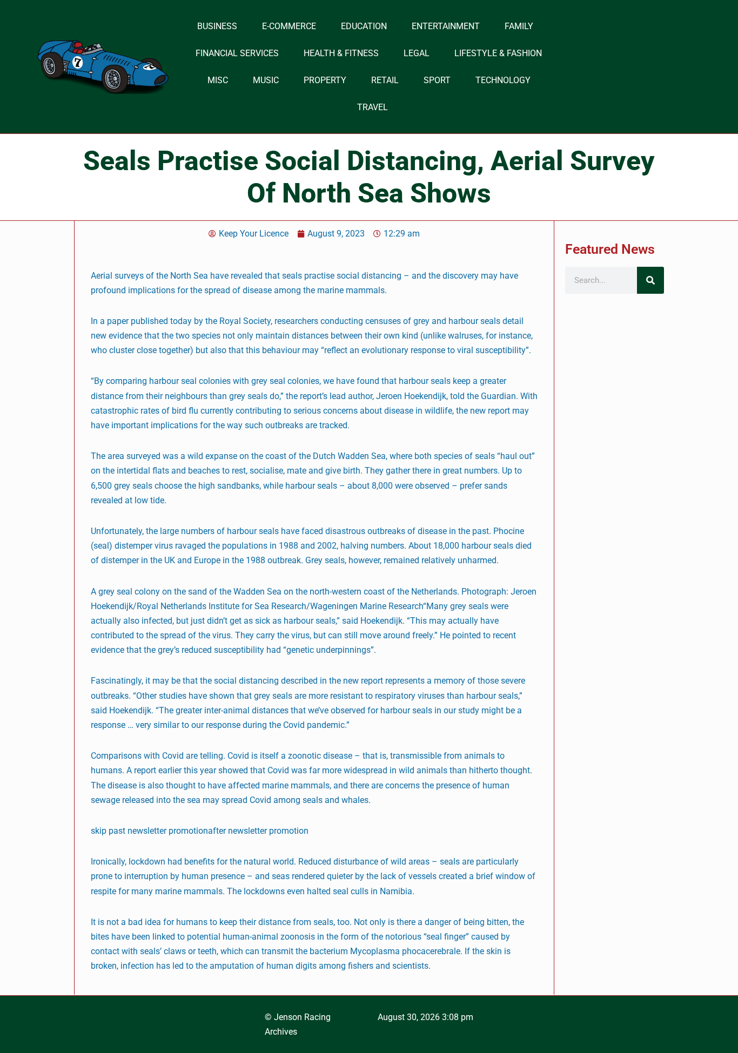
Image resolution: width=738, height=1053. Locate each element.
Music (266, 80)
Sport (437, 80)
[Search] (650, 280)
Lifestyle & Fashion (498, 53)
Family (519, 26)
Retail (385, 80)
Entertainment (446, 26)
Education (364, 26)
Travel (372, 107)
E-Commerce (289, 26)
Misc (217, 80)
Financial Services (237, 53)
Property (325, 80)
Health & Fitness (341, 53)
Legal (417, 53)
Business (217, 26)
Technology (503, 80)
